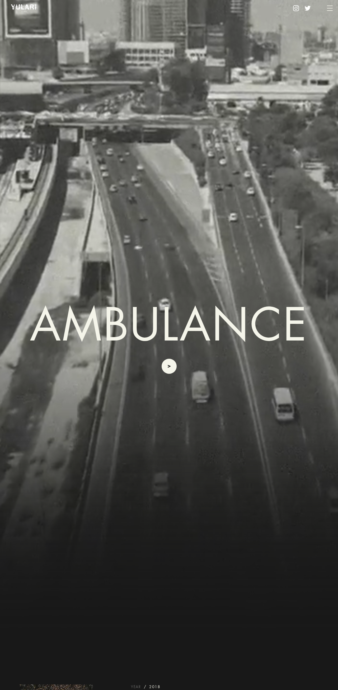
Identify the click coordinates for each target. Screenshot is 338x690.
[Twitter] (308, 8)
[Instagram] (296, 8)
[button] (330, 8)
